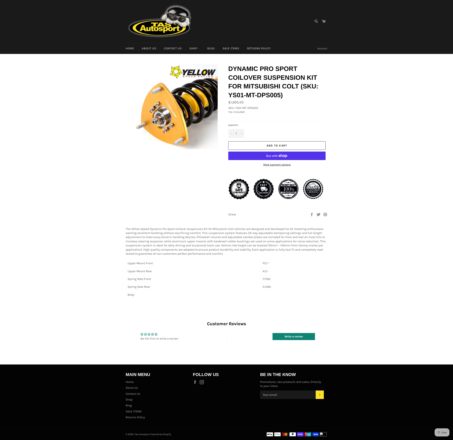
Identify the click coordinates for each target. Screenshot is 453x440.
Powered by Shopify (160, 434)
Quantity (233, 125)
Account (322, 48)
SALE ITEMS (231, 48)
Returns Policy (259, 48)
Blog (211, 48)
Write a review (294, 336)
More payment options (277, 164)
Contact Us (173, 48)
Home (130, 48)
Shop (193, 48)
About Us (149, 48)
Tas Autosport (141, 434)
